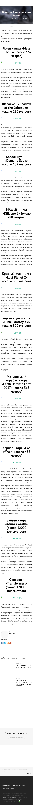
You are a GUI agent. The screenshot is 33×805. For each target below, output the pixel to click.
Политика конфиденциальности (9, 797)
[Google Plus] (10, 643)
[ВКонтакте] (2, 643)
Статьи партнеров (19, 785)
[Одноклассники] (8, 643)
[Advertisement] (16, 707)
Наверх (28, 773)
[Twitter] (5, 643)
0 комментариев (14, 733)
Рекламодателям (8, 789)
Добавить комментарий (16, 737)
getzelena (12, 633)
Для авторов (6, 785)
